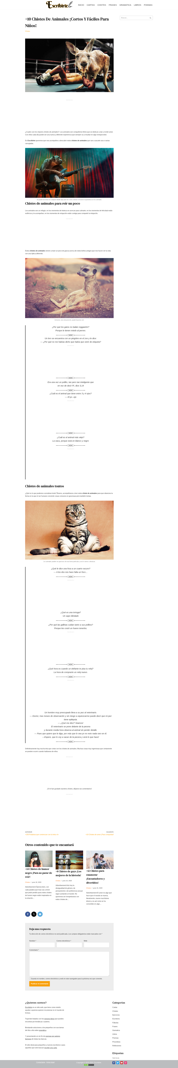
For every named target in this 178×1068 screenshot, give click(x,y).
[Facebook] (27, 914)
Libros (137, 5)
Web (85, 941)
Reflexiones (116, 1046)
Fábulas (115, 1023)
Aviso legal (50, 1062)
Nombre (32, 941)
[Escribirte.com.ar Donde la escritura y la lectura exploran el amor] (60, 5)
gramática (42, 1030)
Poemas (148, 5)
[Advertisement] (69, 115)
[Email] (40, 914)
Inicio (81, 5)
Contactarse (40, 1062)
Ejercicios (116, 1015)
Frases (113, 5)
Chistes (101, 5)
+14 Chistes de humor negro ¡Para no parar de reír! (38, 873)
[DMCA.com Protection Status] (89, 1065)
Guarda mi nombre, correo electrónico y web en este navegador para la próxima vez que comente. (66, 979)
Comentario (34, 950)
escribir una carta (50, 1048)
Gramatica (125, 5)
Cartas (91, 5)
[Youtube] (121, 1062)
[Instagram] (125, 1062)
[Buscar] (150, 18)
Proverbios (116, 1042)
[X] (33, 914)
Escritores (116, 1019)
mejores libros (49, 1019)
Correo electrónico (64, 941)
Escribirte (28, 1007)
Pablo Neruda (115, 1058)
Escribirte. (98, 1062)
